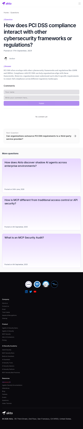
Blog (3, 391)
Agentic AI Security (8, 331)
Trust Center (6, 312)
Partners (4, 394)
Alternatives (6, 388)
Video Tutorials (7, 403)
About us (5, 303)
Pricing (4, 340)
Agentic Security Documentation (12, 385)
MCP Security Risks (8, 353)
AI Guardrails (6, 359)
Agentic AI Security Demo (10, 328)
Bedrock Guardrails (8, 356)
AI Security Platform (8, 369)
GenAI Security (6, 350)
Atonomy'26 (6, 382)
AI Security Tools (7, 363)
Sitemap (4, 318)
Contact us (5, 306)
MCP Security (6, 334)
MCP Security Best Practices (11, 372)
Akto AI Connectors (8, 337)
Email (4, 309)
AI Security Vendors (8, 366)
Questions (14, 12)
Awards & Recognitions (9, 315)
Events (4, 397)
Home (6, 12)
